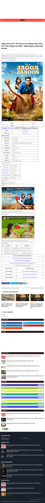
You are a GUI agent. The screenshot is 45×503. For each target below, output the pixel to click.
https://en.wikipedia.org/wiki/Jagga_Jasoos (30, 271)
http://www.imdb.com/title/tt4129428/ (30, 274)
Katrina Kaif (37, 55)
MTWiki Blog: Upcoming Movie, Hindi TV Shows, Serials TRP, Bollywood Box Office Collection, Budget (23, 501)
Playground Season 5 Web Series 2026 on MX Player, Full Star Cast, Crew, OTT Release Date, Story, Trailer (25, 475)
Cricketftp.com (25, 438)
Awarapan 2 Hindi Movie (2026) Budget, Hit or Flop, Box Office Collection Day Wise (7, 305)
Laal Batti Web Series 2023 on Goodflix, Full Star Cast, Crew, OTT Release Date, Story (24, 493)
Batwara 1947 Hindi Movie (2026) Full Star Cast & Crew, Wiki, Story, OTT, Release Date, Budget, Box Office (36, 305)
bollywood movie (11, 55)
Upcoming (5, 40)
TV (21, 397)
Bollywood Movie (6, 280)
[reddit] (11, 328)
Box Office (21, 385)
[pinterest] (33, 326)
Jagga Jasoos (8, 128)
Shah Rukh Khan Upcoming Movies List (22, 258)
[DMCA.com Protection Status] (4, 429)
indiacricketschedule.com (5, 438)
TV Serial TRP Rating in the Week (22, 265)
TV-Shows (21, 400)
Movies (21, 394)
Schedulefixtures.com (5, 439)
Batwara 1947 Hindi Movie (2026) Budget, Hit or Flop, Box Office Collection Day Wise (22, 305)
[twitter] (33, 323)
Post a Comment (4, 316)
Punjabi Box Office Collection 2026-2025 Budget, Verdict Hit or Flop (20, 360)
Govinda (11, 280)
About (35, 499)
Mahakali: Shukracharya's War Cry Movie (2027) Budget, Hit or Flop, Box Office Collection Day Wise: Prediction (25, 419)
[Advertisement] (22, 9)
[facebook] (11, 323)
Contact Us (39, 499)
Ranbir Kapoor (31, 55)
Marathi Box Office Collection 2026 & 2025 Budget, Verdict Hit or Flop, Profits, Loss (23, 365)
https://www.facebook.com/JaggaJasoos (30, 277)
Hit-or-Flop (21, 391)
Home (2, 40)
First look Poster (5, 59)
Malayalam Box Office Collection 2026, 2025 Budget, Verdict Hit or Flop (21, 423)
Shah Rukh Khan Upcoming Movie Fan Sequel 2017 (22, 263)
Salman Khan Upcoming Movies (22, 260)
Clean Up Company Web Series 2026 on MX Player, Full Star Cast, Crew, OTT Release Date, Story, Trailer (24, 465)
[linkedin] (11, 326)
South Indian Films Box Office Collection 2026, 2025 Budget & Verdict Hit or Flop (23, 370)
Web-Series (21, 406)
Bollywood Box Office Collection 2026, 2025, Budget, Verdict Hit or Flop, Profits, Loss (23, 355)
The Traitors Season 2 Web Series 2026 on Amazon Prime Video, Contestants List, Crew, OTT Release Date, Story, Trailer (25, 470)
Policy (43, 499)
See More (20, 160)
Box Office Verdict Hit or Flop (21, 388)
